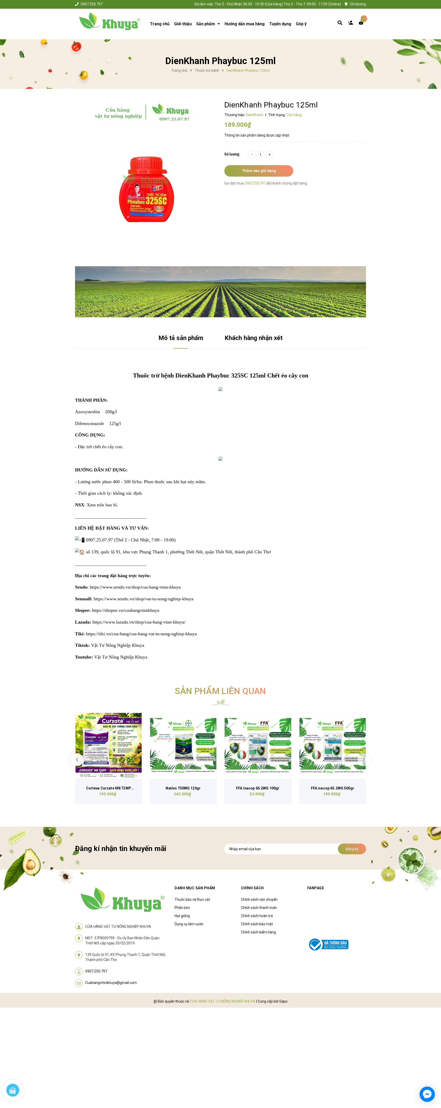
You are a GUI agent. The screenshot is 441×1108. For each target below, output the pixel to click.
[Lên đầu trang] (367, 1075)
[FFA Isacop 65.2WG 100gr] (258, 746)
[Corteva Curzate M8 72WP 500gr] (108, 746)
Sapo (283, 1001)
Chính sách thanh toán (259, 908)
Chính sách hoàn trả (257, 916)
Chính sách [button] (252, 888)
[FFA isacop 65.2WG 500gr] (332, 746)
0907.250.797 (92, 4)
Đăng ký (352, 849)
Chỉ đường (358, 4)
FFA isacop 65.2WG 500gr (332, 788)
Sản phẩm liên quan (220, 691)
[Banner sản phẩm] (220, 291)
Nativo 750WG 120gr (183, 788)
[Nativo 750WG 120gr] (183, 746)
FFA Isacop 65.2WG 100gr (257, 788)
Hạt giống (182, 916)
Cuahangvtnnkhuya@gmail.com (111, 983)
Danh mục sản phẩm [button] (195, 888)
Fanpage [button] (315, 888)
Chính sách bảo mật (257, 924)
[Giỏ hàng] (362, 24)
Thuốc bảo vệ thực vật (192, 899)
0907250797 (255, 183)
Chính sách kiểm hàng (258, 932)
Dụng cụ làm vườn (189, 924)
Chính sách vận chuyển (259, 899)
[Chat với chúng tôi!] (427, 1094)
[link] (135, 587)
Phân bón (182, 908)
